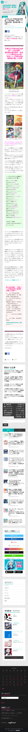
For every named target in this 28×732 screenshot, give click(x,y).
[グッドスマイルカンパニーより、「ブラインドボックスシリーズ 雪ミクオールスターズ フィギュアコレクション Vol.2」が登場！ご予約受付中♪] (6, 459)
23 (21, 682)
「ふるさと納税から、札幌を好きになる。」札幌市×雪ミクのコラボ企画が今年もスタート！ (16, 443)
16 (21, 679)
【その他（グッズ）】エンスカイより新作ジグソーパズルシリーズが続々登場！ (16, 452)
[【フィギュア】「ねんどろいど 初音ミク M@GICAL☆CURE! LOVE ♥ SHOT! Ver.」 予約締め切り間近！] (6, 510)
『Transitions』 (16, 640)
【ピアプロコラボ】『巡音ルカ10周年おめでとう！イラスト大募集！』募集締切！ (13, 372)
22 (17, 682)
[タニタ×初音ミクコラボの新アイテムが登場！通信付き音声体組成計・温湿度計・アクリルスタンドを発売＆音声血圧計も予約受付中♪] (6, 471)
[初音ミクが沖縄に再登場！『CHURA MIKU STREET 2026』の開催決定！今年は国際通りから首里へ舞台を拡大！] (6, 491)
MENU (5, 2)
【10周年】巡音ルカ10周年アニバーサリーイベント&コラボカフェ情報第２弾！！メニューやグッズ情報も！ (14, 390)
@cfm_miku (14, 535)
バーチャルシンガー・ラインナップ (9, 715)
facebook (14, 539)
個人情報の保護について (7, 718)
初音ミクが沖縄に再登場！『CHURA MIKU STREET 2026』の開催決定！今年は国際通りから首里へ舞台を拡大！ (16, 492)
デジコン (7, 593)
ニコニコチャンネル (14, 545)
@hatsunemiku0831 (14, 552)
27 (10, 685)
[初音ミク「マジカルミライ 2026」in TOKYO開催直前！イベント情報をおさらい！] (6, 435)
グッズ (6, 590)
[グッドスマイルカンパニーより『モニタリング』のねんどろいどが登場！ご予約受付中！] (6, 501)
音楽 (6, 600)
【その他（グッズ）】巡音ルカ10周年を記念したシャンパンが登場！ (13, 385)
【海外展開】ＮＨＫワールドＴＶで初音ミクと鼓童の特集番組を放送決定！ (8, 410)
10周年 (15, 359)
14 (14, 679)
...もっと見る (14, 657)
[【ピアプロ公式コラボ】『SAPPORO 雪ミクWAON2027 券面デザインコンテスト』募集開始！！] (6, 482)
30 (21, 685)
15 (17, 679)
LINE (14, 555)
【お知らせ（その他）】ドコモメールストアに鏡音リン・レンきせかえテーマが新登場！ (20, 411)
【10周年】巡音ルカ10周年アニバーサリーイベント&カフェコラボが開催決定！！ (14, 396)
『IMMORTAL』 (16, 623)
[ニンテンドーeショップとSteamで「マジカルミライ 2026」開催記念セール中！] (6, 521)
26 (6, 685)
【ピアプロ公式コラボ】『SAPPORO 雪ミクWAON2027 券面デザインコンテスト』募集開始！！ (16, 482)
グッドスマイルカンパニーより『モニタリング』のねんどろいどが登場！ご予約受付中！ (16, 502)
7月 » (3, 688)
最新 (8, 430)
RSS (3, 702)
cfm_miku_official (14, 549)
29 (17, 685)
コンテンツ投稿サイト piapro (8, 710)
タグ (19, 430)
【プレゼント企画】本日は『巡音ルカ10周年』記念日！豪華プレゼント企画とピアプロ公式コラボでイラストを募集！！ (13, 379)
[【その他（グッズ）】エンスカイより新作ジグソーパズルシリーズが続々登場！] (6, 452)
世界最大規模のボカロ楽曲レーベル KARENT (11, 713)
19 (6, 682)
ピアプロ (7, 595)
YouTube (14, 542)
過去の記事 (7, 598)
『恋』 (14, 614)
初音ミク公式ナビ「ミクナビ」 (14, 558)
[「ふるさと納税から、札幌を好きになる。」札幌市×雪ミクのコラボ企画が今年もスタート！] (6, 442)
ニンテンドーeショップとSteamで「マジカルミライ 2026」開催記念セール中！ (16, 521)
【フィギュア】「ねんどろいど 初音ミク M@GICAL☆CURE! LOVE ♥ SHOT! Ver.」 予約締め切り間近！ (16, 511)
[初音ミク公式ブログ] (9, 7)
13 (10, 679)
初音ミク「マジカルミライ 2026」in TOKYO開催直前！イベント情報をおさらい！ (16, 435)
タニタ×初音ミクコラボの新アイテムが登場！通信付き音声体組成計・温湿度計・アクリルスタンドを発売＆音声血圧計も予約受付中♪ (16, 472)
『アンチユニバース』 (18, 649)
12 (6, 679)
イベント (7, 585)
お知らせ (5, 16)
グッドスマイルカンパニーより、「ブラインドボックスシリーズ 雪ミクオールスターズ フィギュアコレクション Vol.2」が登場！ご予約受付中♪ (16, 461)
